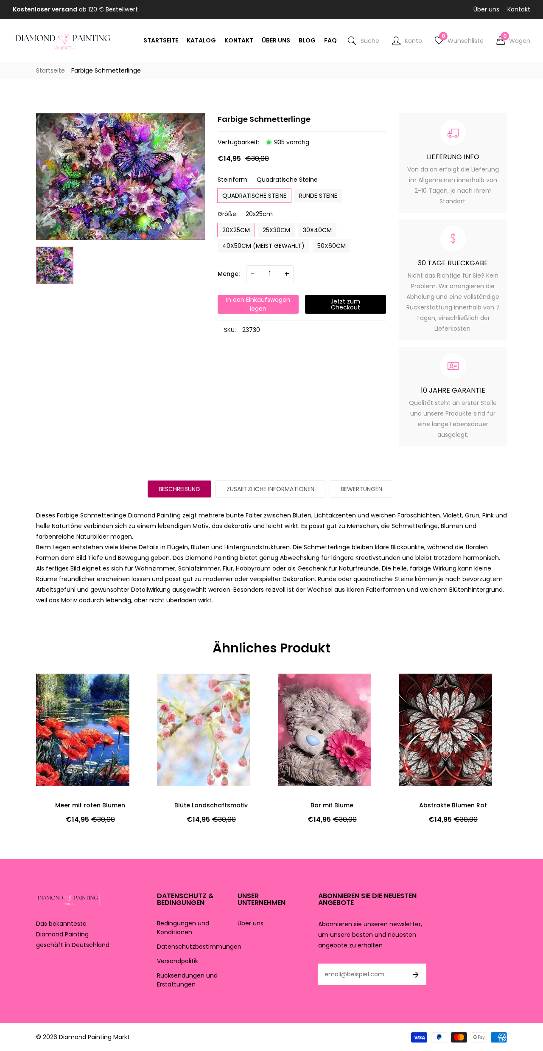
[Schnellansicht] (57, 705)
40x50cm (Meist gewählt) (263, 246)
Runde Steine (318, 195)
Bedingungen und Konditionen (183, 927)
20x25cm (236, 230)
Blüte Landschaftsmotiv (211, 805)
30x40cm (317, 230)
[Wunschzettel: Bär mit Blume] (299, 688)
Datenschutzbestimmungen (199, 946)
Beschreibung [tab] (179, 489)
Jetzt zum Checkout (345, 304)
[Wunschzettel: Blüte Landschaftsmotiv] (178, 688)
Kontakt (518, 9)
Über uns (486, 9)
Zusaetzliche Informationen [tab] (270, 489)
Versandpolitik (177, 961)
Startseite (50, 70)
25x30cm (276, 230)
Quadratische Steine (254, 195)
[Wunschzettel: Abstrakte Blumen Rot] (419, 688)
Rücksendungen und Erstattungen (187, 980)
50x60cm (331, 246)
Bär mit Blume (332, 805)
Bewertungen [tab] (361, 489)
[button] (513, 40)
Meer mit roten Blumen (90, 805)
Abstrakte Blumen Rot (453, 805)
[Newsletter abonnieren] (415, 974)
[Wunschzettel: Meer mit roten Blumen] (57, 688)
